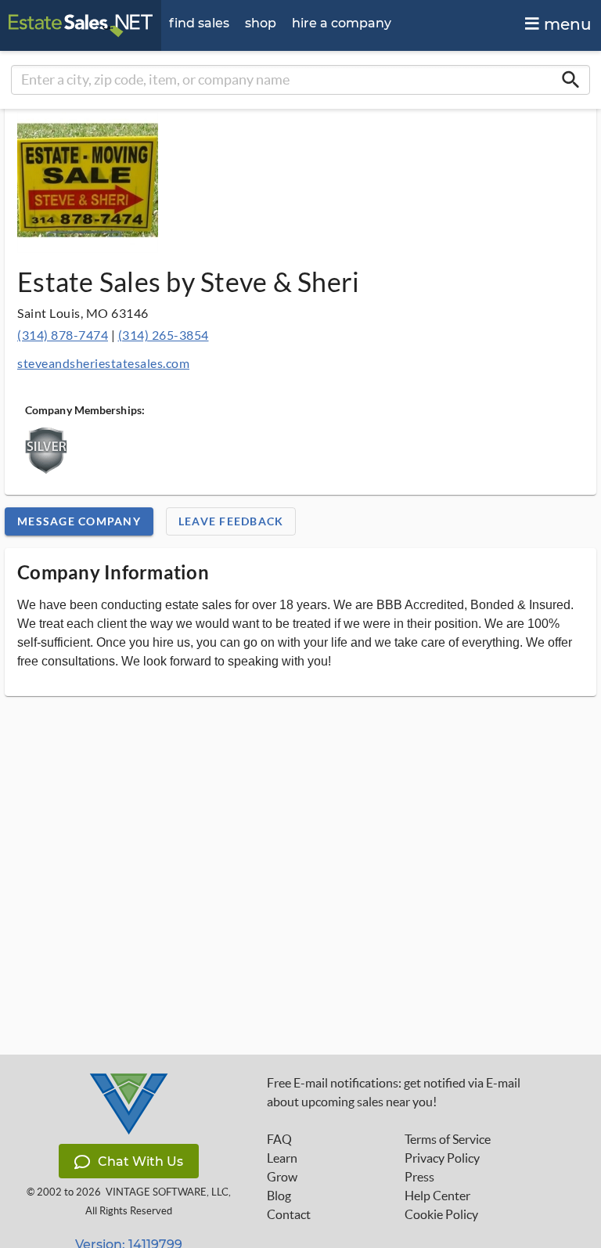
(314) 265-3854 (163, 334)
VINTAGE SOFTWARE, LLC (167, 1192)
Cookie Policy (441, 1214)
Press (419, 1177)
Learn (282, 1158)
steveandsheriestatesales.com (103, 362)
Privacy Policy (442, 1158)
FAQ (279, 1139)
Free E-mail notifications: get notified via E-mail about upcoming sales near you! (393, 1092)
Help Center (437, 1195)
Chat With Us (140, 1161)
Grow (282, 1177)
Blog (279, 1195)
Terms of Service (448, 1139)
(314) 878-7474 (62, 334)
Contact (289, 1214)
